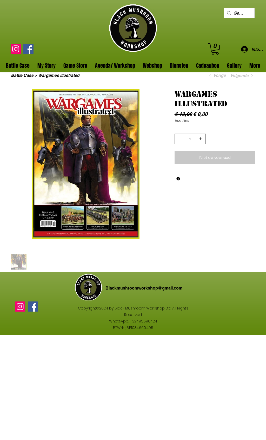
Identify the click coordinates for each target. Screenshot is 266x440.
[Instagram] (16, 49)
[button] (215, 49)
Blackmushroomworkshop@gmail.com (143, 288)
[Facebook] (28, 49)
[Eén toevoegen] (200, 139)
